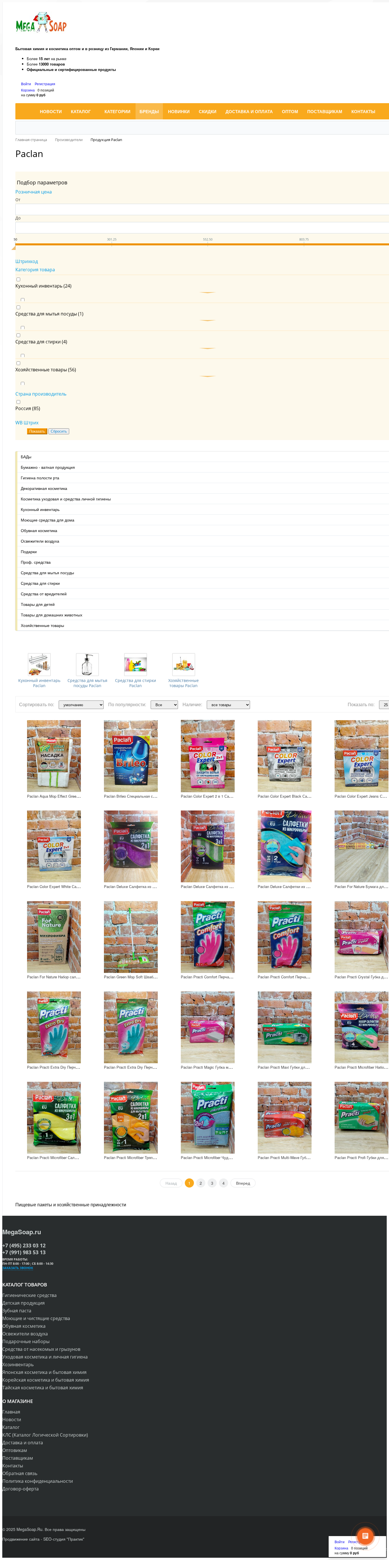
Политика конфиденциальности (37, 1481)
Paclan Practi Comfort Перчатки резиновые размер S (303, 976)
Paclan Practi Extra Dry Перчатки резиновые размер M (150, 1067)
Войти (26, 83)
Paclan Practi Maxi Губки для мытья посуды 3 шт (300, 1067)
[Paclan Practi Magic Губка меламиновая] (208, 1027)
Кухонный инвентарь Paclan (39, 683)
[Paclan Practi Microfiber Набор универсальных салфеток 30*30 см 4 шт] (361, 1027)
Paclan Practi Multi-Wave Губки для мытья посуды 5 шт (305, 1157)
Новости (11, 1419)
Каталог (11, 1427)
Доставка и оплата (22, 1442)
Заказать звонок (17, 1268)
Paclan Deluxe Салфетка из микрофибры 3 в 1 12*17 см (229, 886)
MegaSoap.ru (21, 1231)
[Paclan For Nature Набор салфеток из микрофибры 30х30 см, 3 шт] (54, 937)
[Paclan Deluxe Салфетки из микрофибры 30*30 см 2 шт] (285, 846)
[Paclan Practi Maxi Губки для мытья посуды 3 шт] (285, 1027)
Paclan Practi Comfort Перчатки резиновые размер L (225, 976)
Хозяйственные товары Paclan (183, 683)
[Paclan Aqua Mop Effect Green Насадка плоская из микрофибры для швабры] (54, 756)
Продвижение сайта (21, 1539)
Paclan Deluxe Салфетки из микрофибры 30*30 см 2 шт (305, 886)
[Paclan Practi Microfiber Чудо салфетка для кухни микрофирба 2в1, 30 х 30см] (208, 1117)
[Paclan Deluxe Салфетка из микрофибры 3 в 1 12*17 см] (208, 846)
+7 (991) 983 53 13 (24, 1252)
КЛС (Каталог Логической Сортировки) (45, 1435)
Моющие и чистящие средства (36, 1318)
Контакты (12, 1466)
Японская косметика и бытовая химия (44, 1372)
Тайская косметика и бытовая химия (42, 1387)
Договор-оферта (20, 1489)
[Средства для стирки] (135, 664)
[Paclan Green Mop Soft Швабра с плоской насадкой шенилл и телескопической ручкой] (131, 937)
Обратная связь (19, 1473)
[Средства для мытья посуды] (87, 664)
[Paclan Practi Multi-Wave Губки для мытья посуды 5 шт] (285, 1117)
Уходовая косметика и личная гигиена (45, 1357)
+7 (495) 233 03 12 (24, 1245)
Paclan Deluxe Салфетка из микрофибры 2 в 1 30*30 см (152, 886)
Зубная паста (16, 1311)
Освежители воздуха (25, 1334)
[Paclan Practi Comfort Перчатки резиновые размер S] (285, 937)
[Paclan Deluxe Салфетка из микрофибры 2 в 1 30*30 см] (131, 846)
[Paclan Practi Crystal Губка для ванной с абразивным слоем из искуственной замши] (361, 937)
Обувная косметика (24, 1326)
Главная (11, 1412)
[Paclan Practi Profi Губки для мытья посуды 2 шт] (361, 1117)
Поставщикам (17, 1458)
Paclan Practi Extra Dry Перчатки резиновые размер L (73, 1067)
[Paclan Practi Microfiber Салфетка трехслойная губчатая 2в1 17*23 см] (54, 1117)
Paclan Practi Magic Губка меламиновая (215, 1067)
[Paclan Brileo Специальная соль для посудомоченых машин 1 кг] (131, 756)
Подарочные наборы (26, 1341)
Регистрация (45, 83)
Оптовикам (14, 1450)
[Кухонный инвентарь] (39, 664)
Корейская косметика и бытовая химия (45, 1380)
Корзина (28, 89)
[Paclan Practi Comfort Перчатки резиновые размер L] (208, 937)
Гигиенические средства (29, 1295)
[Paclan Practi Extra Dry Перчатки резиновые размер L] (54, 1027)
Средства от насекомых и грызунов (41, 1349)
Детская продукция (23, 1303)
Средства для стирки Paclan (135, 683)
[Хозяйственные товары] (183, 664)
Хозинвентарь (18, 1364)
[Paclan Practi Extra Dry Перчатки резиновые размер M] (131, 1027)
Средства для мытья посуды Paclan (87, 683)
